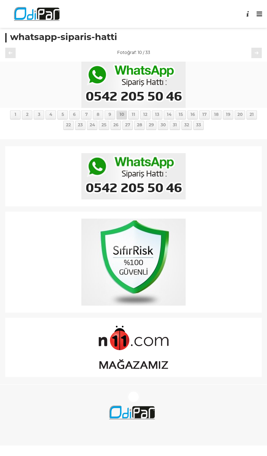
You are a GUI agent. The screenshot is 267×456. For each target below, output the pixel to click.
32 (186, 125)
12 (145, 115)
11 (133, 115)
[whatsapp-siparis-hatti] (133, 105)
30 (163, 125)
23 (80, 125)
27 (127, 125)
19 (228, 115)
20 (240, 115)
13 (157, 115)
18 (216, 115)
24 (92, 125)
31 (175, 125)
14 (169, 115)
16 (193, 115)
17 (204, 115)
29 (151, 125)
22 (68, 125)
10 (122, 115)
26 (116, 125)
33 (198, 125)
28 (139, 125)
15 (181, 115)
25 (104, 125)
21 (252, 115)
